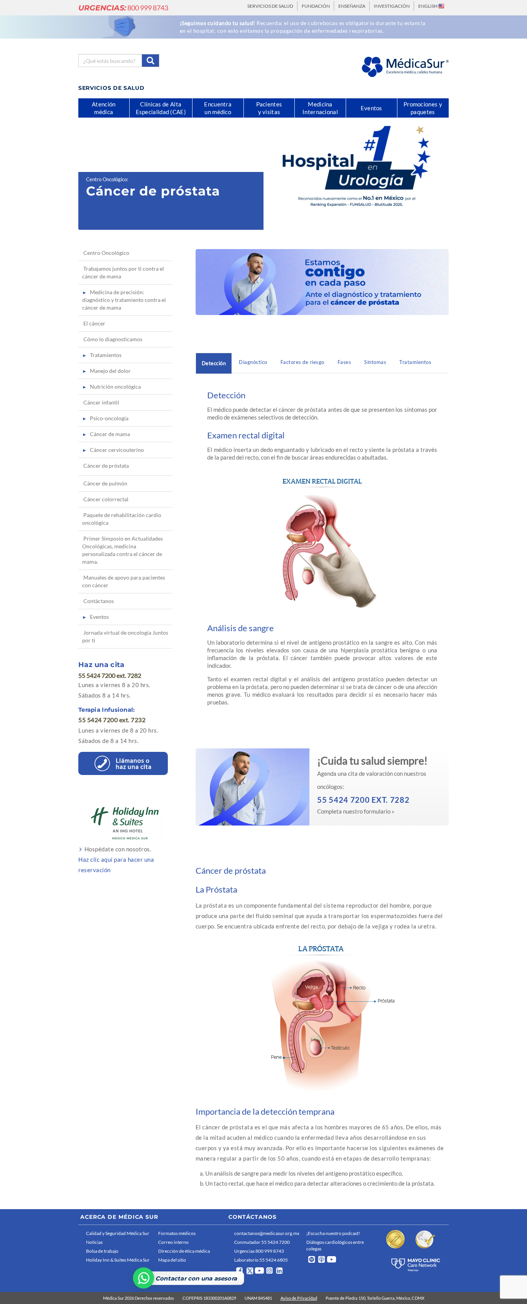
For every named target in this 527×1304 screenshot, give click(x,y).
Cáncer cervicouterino (117, 449)
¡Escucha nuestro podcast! (333, 1233)
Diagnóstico (253, 362)
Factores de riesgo (302, 362)
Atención (103, 108)
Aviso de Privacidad (298, 1298)
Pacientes (269, 108)
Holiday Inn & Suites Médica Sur (118, 1260)
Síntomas (375, 362)
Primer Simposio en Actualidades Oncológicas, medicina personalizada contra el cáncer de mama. (122, 550)
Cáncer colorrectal (105, 499)
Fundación (316, 6)
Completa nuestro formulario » (355, 811)
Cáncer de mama (110, 434)
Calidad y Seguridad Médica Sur (117, 1233)
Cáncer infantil (101, 402)
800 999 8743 (123, 7)
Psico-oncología (109, 418)
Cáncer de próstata (106, 465)
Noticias (94, 1242)
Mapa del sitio (172, 1260)
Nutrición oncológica (115, 386)
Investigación (392, 6)
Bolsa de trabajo (102, 1251)
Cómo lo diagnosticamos (112, 339)
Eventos (99, 616)
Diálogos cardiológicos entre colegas (335, 1245)
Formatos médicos (177, 1233)
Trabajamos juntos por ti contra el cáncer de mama (123, 272)
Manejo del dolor (110, 370)
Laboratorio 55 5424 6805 (261, 1260)
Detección (214, 363)
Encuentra (217, 108)
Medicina (320, 108)
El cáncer (94, 323)
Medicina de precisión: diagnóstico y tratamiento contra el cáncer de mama (124, 300)
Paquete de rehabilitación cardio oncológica (121, 519)
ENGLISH (428, 6)
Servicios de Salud (270, 6)
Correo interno (173, 1242)
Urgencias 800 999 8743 (259, 1251)
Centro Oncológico (106, 179)
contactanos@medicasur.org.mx (266, 1233)
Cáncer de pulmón (105, 483)
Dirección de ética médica (184, 1251)
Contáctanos (98, 601)
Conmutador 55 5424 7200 (262, 1242)
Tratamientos (415, 362)
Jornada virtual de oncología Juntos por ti (125, 636)
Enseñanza (351, 6)
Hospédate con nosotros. (116, 859)
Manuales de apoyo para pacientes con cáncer (123, 581)
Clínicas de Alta (161, 108)
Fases (344, 362)
